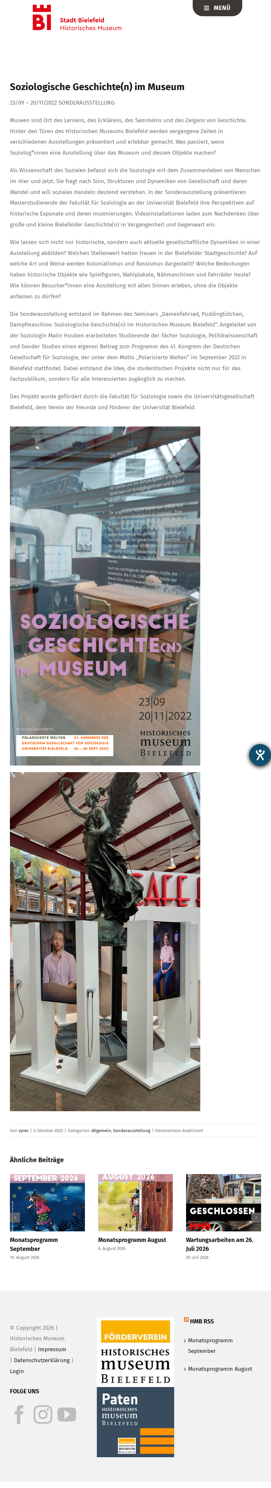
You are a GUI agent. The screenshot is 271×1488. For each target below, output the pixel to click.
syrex (23, 1130)
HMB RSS (202, 1343)
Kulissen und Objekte (82, 1240)
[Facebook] (19, 1437)
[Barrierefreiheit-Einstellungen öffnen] (260, 755)
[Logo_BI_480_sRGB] (77, 7)
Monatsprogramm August (220, 1391)
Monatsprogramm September (210, 1368)
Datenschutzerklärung (42, 1382)
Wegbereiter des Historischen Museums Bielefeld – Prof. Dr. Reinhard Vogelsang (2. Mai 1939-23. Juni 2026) (178, 1257)
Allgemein (101, 1130)
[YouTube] (67, 1437)
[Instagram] (43, 1437)
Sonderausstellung (131, 1130)
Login (17, 1393)
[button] (15, 1228)
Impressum (52, 1371)
